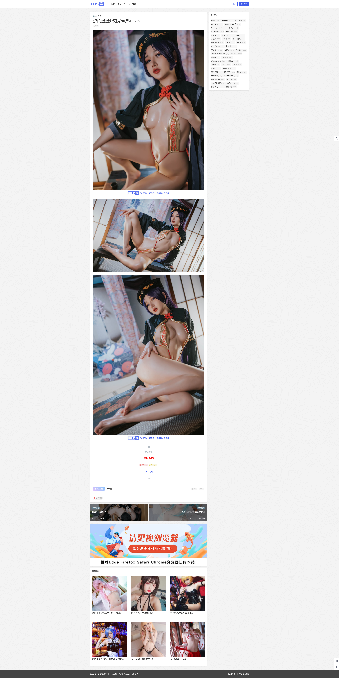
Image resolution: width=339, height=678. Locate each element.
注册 (152, 472)
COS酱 (106, 674)
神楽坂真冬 (229, 68)
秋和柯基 (216, 72)
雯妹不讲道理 (218, 83)
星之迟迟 (241, 50)
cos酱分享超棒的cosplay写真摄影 (125, 674)
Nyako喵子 (217, 28)
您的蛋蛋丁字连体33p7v (143, 613)
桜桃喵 (215, 57)
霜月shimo (232, 83)
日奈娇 (229, 50)
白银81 (216, 68)
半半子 (226, 39)
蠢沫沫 (241, 72)
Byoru (215, 20)
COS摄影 (98, 16)
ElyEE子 (226, 20)
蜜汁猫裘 (229, 72)
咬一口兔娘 (238, 39)
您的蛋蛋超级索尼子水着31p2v (107, 613)
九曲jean (227, 35)
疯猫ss (226, 65)
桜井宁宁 (236, 54)
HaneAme (217, 24)
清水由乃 (233, 61)
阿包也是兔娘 (217, 79)
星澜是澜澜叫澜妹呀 (220, 54)
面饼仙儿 (216, 87)
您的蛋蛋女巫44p (178, 659)
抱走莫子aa (217, 50)
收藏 (110, 489)
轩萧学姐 (216, 76)
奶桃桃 (230, 43)
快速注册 (244, 4)
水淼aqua (227, 57)
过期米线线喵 (231, 76)
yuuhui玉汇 (217, 32)
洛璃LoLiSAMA (218, 61)
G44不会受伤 (239, 20)
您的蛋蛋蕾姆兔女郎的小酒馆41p (108, 659)
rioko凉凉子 (231, 28)
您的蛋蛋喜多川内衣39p (142, 659)
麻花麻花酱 (230, 87)
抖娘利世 (230, 46)
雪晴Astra (231, 79)
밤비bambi (231, 32)
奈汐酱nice (217, 43)
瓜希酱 (215, 65)
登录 (234, 4)
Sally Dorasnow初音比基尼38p (192, 512)
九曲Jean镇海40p (99, 512)
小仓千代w (217, 46)
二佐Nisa (239, 35)
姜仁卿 (241, 43)
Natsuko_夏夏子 (232, 24)
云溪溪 (215, 39)
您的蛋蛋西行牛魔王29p (181, 613)
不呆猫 (215, 35)
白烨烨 (237, 65)
